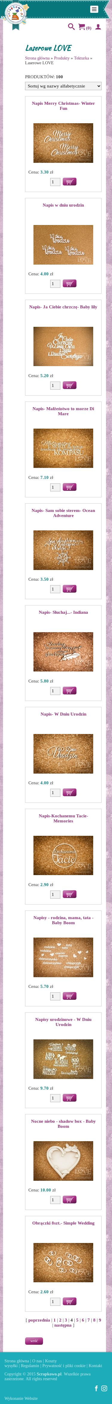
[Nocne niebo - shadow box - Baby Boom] (63, 1161)
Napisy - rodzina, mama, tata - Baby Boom (63, 920)
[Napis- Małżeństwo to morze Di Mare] (63, 449)
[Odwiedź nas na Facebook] (96, 1390)
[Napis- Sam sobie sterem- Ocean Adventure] (63, 550)
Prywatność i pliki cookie (63, 1366)
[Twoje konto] (97, 28)
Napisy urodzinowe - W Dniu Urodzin (63, 1022)
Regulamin (30, 1366)
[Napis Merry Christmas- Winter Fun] (63, 143)
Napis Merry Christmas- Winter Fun (63, 106)
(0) (88, 28)
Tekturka (81, 58)
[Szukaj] (70, 28)
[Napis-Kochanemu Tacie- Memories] (63, 856)
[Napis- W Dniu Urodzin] (63, 754)
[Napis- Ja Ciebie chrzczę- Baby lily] (63, 347)
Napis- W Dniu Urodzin (63, 714)
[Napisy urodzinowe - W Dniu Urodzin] (63, 1059)
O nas (37, 1361)
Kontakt (95, 1366)
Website (31, 1398)
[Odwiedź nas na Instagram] (104, 1390)
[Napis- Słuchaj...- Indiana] (63, 652)
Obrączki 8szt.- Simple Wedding (63, 1223)
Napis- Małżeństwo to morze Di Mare (63, 411)
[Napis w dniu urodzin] (63, 245)
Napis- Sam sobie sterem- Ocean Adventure (63, 513)
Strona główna (37, 58)
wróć (34, 1341)
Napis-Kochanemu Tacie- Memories (63, 818)
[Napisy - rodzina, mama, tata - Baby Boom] (63, 958)
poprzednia (39, 1320)
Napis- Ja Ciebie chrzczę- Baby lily (63, 306)
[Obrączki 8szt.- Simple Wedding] (63, 1263)
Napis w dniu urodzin (63, 205)
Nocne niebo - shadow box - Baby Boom (63, 1124)
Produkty (62, 58)
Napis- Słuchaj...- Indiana (63, 612)
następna (63, 1325)
